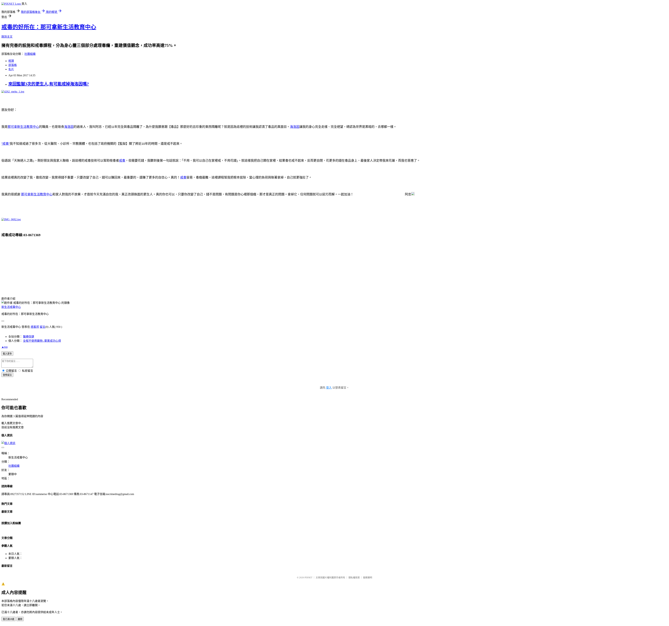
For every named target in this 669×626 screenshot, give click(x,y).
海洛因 (69, 127)
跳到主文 (7, 36)
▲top (4, 346)
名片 (11, 69)
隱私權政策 (354, 577)
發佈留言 (7, 375)
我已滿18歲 (8, 619)
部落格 (12, 65)
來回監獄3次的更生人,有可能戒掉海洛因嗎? (48, 84)
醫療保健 (28, 336)
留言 (42, 326)
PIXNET (308, 577)
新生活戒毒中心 (11, 307)
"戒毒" (5, 143)
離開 (20, 619)
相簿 (11, 60)
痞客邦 (35, 326)
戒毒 (122, 160)
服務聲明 (367, 577)
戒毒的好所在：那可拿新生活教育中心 (48, 27)
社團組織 (30, 53)
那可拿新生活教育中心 (23, 127)
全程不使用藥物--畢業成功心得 (42, 340)
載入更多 (7, 353)
